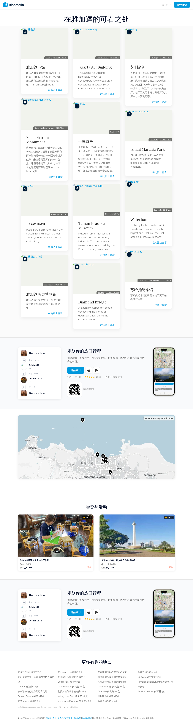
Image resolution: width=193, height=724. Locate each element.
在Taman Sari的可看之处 (70, 672)
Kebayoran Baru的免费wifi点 (73, 696)
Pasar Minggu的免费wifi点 (111, 686)
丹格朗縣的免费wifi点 (108, 696)
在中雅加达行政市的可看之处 (32, 691)
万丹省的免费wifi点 (107, 701)
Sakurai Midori (103, 58)
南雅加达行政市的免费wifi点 (112, 677)
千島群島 (85, 141)
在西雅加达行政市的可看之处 (112, 672)
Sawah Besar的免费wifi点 (31, 696)
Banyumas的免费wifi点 (149, 677)
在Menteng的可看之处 (29, 701)
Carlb (112, 132)
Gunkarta (154, 140)
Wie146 (155, 58)
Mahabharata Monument (37, 139)
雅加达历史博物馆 (41, 294)
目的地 (48, 718)
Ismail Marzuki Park (147, 149)
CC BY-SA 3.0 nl (60, 58)
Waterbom (139, 219)
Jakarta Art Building (95, 67)
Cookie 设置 (87, 718)
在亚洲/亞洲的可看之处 (30, 672)
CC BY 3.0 (62, 214)
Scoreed (157, 210)
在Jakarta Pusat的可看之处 (152, 691)
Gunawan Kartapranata (44, 128)
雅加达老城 (35, 67)
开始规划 (76, 370)
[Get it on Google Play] (96, 370)
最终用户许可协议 (65, 718)
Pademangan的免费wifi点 (71, 686)
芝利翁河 (138, 67)
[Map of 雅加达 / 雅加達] (96, 447)
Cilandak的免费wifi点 (109, 691)
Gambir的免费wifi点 (28, 686)
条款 (54, 718)
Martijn (49, 58)
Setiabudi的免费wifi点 (69, 681)
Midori (53, 214)
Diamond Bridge (92, 302)
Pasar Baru (35, 224)
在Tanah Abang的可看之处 (72, 677)
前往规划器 (182, 5)
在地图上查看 (55, 90)
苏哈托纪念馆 (141, 289)
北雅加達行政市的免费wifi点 (72, 691)
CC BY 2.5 (167, 210)
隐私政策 (77, 718)
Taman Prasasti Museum (91, 225)
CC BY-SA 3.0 (60, 128)
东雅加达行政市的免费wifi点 (112, 681)
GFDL (116, 214)
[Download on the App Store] (88, 370)
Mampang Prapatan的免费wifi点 (75, 701)
